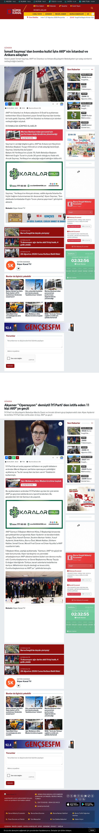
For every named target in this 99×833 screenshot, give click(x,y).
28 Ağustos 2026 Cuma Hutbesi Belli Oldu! (86, 97)
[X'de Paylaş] (10, 104)
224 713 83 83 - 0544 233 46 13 (49, 802)
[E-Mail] (18, 268)
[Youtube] (85, 796)
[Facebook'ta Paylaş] (6, 104)
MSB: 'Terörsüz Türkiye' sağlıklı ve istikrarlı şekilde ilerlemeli (53, 316)
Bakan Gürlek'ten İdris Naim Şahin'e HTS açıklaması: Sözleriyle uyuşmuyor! (14, 294)
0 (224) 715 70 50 (75, 226)
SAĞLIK (60, 826)
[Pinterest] (75, 796)
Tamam (92, 830)
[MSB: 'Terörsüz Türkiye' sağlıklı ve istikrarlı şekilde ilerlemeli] (53, 307)
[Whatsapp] (80, 799)
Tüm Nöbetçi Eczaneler (81, 246)
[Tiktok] (88, 796)
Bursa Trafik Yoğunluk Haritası (81, 814)
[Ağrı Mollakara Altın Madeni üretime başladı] (34, 307)
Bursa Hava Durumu (37, 813)
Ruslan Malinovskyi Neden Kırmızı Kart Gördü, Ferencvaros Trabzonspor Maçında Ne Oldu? (86, 117)
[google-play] (88, 804)
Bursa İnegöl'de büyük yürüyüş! (87, 78)
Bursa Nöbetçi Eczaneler (16, 813)
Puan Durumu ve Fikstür (16, 819)
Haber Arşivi (79, 819)
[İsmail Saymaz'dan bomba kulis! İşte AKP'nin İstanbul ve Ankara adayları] (34, 84)
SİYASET (54, 826)
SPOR (84, 84)
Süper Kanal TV (24, 264)
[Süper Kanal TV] (14, 11)
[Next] (76, 799)
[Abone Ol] (61, 104)
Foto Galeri (40, 6)
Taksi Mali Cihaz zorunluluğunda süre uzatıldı (13, 316)
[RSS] (83, 799)
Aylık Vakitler (73, 277)
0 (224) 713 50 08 (75, 240)
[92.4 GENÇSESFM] (39, 327)
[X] (71, 796)
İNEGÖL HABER (60, 14)
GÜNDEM (48, 14)
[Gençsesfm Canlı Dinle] (46, 217)
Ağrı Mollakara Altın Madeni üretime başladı (33, 315)
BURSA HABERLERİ (77, 14)
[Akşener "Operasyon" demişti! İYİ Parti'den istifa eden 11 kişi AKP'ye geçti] (34, 437)
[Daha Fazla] (17, 104)
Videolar (53, 6)
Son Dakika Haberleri (59, 819)
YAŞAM (84, 93)
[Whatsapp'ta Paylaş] (13, 104)
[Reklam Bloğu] (80, 183)
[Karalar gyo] (34, 176)
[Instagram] (78, 796)
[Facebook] (68, 796)
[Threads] (92, 796)
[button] (92, 14)
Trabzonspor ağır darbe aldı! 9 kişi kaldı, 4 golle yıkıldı (86, 88)
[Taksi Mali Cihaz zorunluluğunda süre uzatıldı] (15, 307)
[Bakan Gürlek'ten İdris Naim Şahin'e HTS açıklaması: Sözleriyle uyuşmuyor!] (15, 284)
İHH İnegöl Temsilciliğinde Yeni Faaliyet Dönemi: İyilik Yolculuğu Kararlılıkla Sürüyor (86, 107)
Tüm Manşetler (35, 819)
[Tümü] (92, 69)
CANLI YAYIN (37, 14)
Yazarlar (64, 6)
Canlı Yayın (76, 6)
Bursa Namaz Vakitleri (60, 813)
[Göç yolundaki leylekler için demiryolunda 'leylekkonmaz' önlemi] (34, 284)
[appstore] (73, 804)
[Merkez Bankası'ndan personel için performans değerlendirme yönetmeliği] (53, 284)
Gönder (10, 366)
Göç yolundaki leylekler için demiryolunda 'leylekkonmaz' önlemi (33, 293)
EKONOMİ (46, 826)
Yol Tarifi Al (87, 226)
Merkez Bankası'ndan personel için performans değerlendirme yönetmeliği (53, 294)
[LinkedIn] (82, 796)
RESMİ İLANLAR (40, 10)
